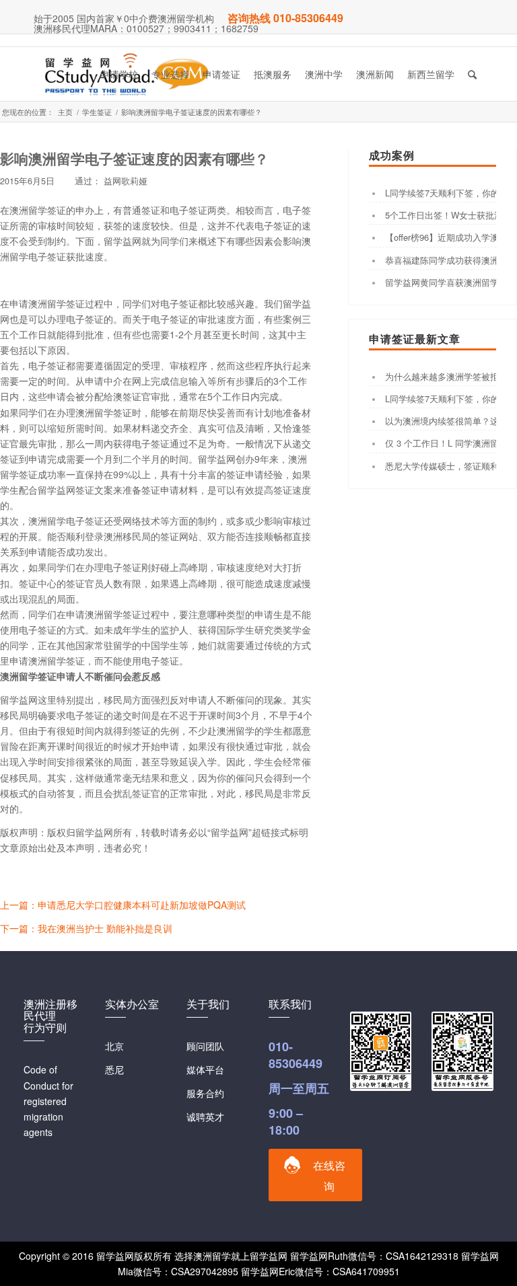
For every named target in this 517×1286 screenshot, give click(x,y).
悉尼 (114, 1069)
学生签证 (97, 112)
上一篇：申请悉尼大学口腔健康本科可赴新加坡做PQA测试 (123, 904)
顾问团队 (205, 1046)
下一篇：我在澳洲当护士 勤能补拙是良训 (86, 928)
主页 (65, 112)
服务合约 (205, 1093)
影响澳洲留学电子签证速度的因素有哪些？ (134, 158)
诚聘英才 (205, 1116)
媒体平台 (205, 1069)
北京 (114, 1046)
